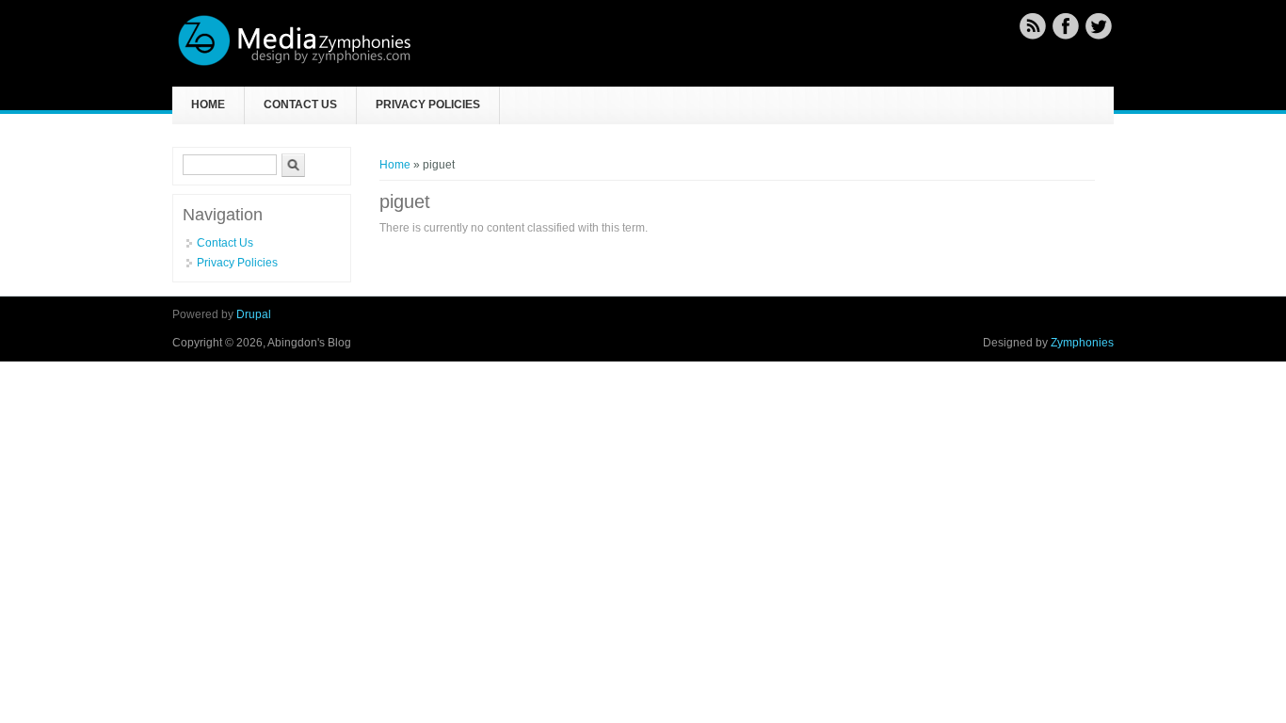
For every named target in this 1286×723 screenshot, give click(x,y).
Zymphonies (1082, 342)
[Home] (294, 63)
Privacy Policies (428, 104)
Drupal (253, 314)
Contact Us (300, 104)
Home (208, 104)
